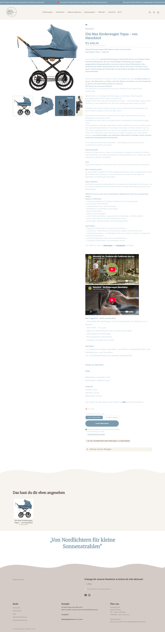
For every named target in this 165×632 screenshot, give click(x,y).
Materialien (108, 245)
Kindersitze (60, 12)
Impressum (16, 608)
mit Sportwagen (112, 417)
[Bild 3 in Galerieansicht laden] (65, 106)
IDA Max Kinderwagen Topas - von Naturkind (24, 522)
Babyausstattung (74, 12)
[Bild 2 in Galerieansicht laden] (44, 106)
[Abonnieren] (150, 584)
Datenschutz (17, 611)
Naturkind (89, 29)
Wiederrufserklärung (20, 617)
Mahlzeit (101, 12)
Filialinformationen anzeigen (96, 434)
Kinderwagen (47, 12)
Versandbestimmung (20, 620)
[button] (150, 12)
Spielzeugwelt (89, 12)
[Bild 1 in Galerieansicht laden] (23, 106)
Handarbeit (120, 245)
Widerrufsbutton (18, 579)
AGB (14, 614)
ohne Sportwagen (94, 417)
